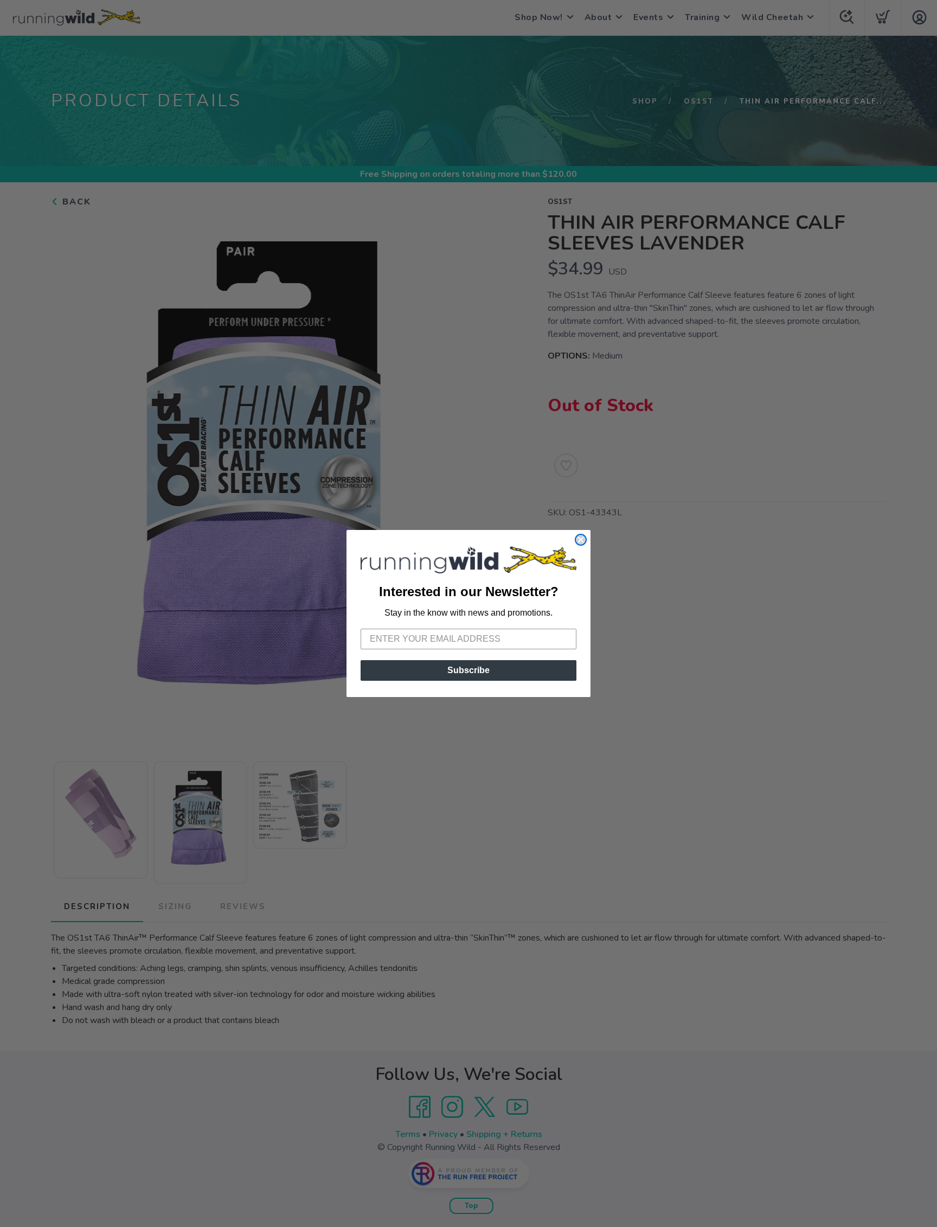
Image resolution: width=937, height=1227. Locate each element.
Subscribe (468, 670)
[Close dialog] (580, 539)
